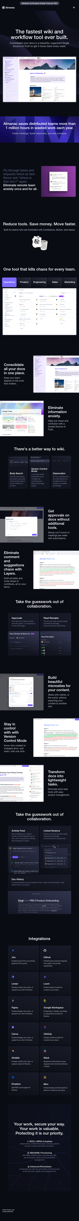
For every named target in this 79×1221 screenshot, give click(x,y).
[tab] (9, 282)
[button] (74, 7)
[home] (8, 7)
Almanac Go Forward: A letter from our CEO (39, 3)
